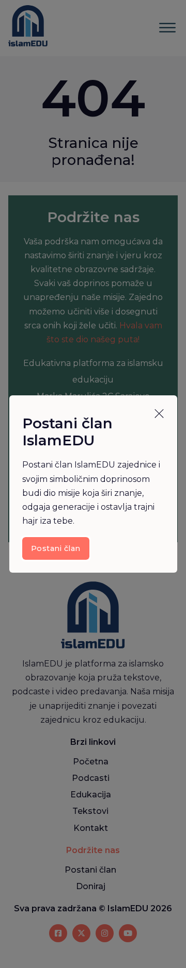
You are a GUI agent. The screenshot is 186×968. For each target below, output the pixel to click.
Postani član (56, 548)
